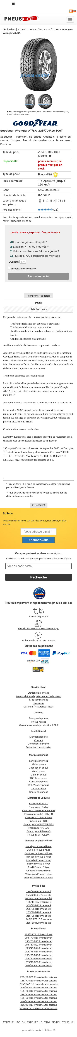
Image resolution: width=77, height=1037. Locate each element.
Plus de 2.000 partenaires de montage (38, 628)
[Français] (71, 11)
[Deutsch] (74, 11)
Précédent (9, 29)
